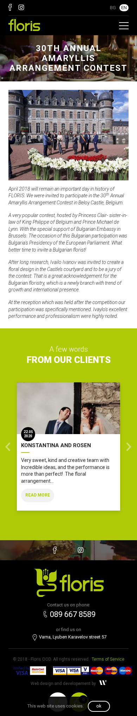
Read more (37, 495)
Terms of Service (108, 659)
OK (99, 706)
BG (113, 7)
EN (124, 7)
